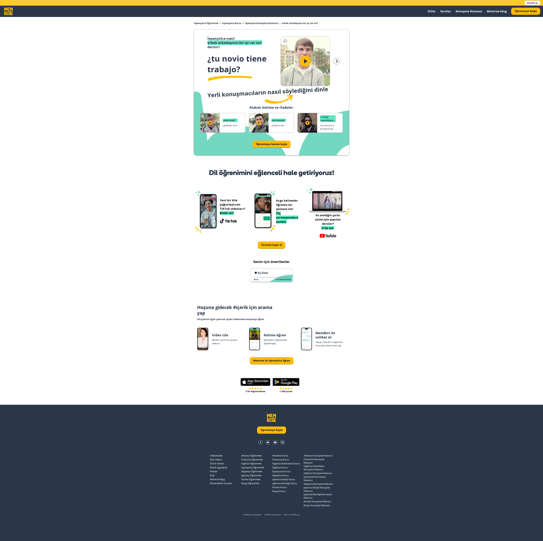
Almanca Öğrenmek (251, 455)
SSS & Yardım (217, 463)
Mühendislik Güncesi (221, 483)
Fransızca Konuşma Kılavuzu (314, 461)
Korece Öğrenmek (250, 479)
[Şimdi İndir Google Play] (286, 382)
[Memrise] (8, 11)
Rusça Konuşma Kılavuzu (317, 505)
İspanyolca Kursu (231, 23)
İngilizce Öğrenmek (251, 463)
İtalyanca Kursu (280, 475)
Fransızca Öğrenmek (252, 459)
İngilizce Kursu (280, 467)
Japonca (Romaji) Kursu (284, 483)
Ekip (212, 475)
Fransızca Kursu (280, 459)
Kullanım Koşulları (252, 514)
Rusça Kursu (278, 491)
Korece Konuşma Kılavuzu (317, 501)
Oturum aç (532, 3)
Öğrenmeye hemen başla (271, 144)
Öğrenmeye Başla (526, 11)
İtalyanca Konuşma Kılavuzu (318, 483)
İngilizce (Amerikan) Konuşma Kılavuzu (314, 468)
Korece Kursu (279, 487)
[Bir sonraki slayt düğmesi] (336, 61)
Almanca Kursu (280, 455)
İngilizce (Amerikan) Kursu (286, 463)
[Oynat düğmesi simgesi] (305, 61)
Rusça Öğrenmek (250, 483)
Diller (432, 11)
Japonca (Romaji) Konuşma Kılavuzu (318, 496)
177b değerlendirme (255, 391)
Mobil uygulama (218, 467)
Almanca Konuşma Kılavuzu (318, 455)
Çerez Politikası (292, 514)
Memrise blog (497, 11)
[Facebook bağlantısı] (260, 442)
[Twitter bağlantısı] (268, 442)
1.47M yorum (286, 391)
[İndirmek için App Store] (255, 382)
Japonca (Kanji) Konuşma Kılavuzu (317, 489)
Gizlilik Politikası (272, 514)
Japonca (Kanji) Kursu (283, 479)
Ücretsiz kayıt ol (271, 245)
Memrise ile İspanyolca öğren (271, 360)
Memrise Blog (217, 479)
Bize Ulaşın (216, 459)
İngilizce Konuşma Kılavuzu (318, 473)
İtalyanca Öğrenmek (251, 471)
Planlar (213, 471)
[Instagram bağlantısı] (282, 442)
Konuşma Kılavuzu (469, 11)
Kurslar (445, 11)
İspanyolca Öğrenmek (206, 23)
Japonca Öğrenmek (251, 475)
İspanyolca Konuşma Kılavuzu (261, 23)
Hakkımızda (216, 455)
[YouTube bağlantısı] (275, 442)
